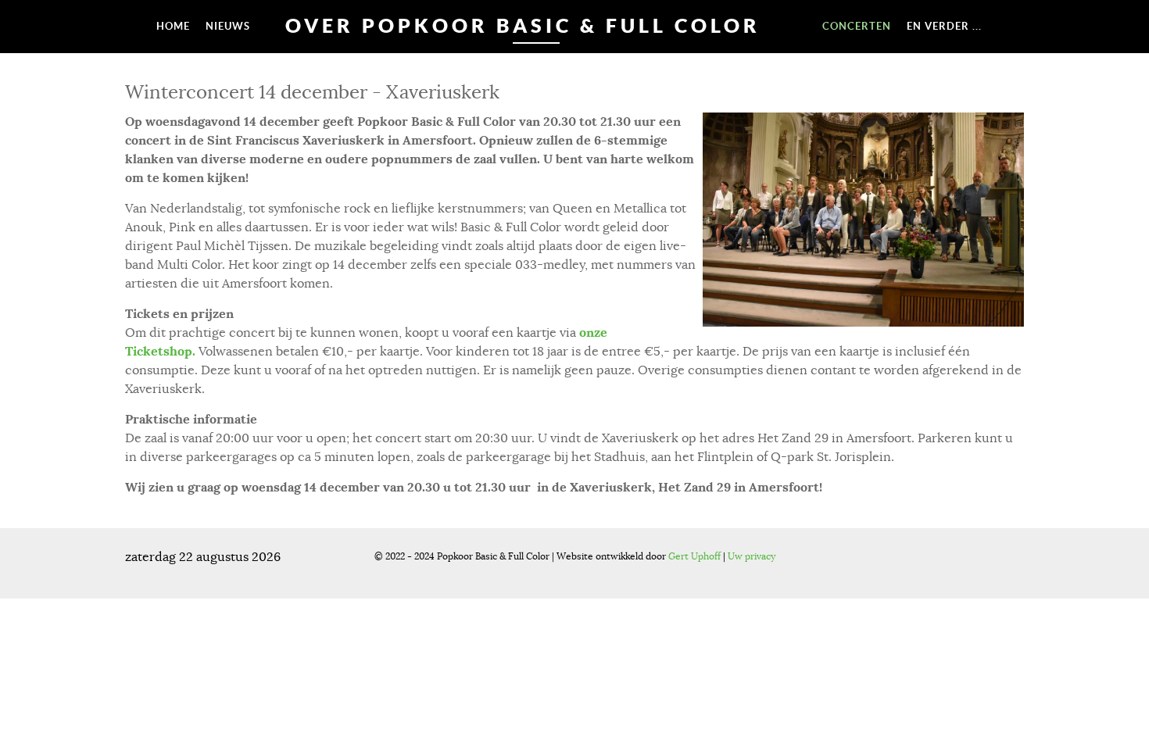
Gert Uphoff (694, 556)
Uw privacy (751, 556)
